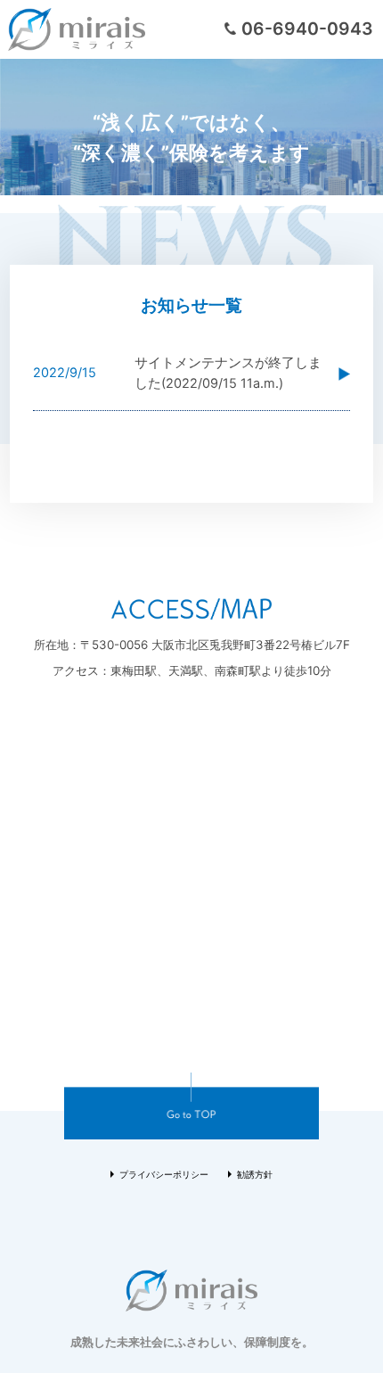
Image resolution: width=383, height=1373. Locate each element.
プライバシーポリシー (163, 1175)
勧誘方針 (255, 1175)
